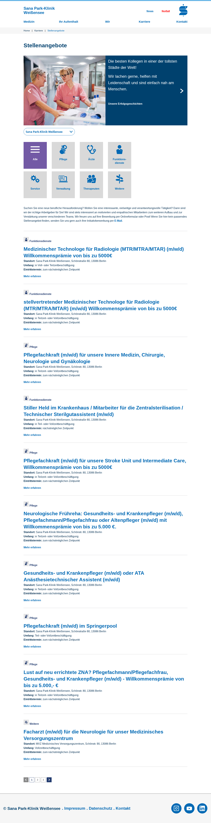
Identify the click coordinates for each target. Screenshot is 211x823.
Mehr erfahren (32, 276)
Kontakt (123, 808)
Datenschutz (100, 808)
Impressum (74, 808)
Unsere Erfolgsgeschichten (125, 103)
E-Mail (118, 220)
